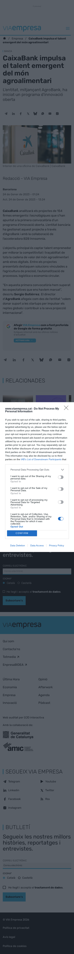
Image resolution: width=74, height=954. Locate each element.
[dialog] (37, 477)
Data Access (37, 545)
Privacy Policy (56, 545)
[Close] (67, 409)
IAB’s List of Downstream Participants (41, 459)
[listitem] (37, 470)
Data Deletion (17, 545)
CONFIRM (22, 533)
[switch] (61, 477)
